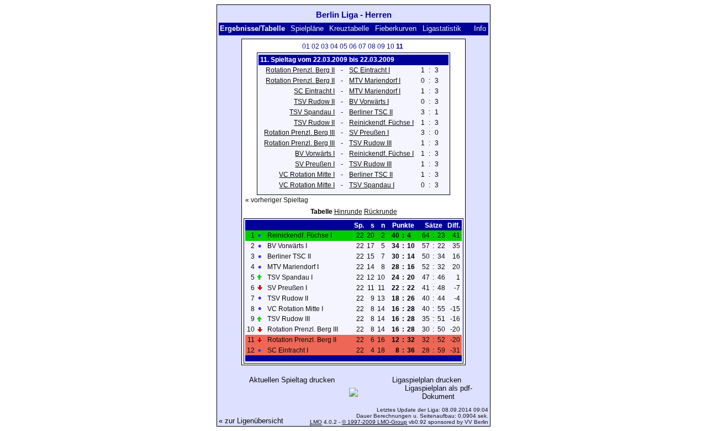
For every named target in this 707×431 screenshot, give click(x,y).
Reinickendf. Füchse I (381, 123)
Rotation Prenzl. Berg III (299, 132)
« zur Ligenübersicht (251, 421)
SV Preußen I (369, 132)
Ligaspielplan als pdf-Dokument (438, 392)
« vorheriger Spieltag (276, 200)
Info (480, 28)
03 (325, 46)
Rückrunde (380, 212)
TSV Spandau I (312, 112)
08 (372, 46)
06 (353, 46)
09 (381, 46)
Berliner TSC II (371, 112)
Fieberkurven (395, 28)
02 (315, 46)
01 (306, 46)
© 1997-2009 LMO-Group (374, 422)
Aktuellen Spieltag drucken (292, 380)
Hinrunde (348, 212)
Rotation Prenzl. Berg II (300, 70)
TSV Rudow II (314, 102)
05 (343, 46)
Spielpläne (307, 28)
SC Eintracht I (369, 70)
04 (334, 46)
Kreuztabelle (349, 28)
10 (390, 46)
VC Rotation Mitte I (307, 174)
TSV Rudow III (370, 143)
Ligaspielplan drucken (426, 380)
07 (362, 46)
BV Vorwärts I (369, 102)
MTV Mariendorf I (374, 81)
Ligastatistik (442, 28)
